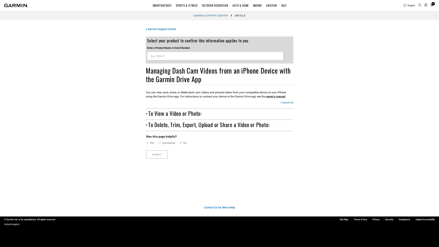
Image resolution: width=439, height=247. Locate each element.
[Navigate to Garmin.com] (16, 5)
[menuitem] (409, 5)
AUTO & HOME (241, 5)
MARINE (257, 5)
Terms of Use (360, 219)
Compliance (404, 219)
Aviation (271, 5)
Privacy (376, 219)
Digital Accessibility (425, 219)
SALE (284, 5)
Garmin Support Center (210, 15)
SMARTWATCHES (162, 5)
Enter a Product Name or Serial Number (168, 47)
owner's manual (275, 96)
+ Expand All (286, 102)
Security (389, 219)
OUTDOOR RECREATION (215, 5)
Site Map (344, 219)
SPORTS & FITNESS (187, 5)
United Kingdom (11, 224)
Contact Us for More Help (219, 207)
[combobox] (215, 56)
